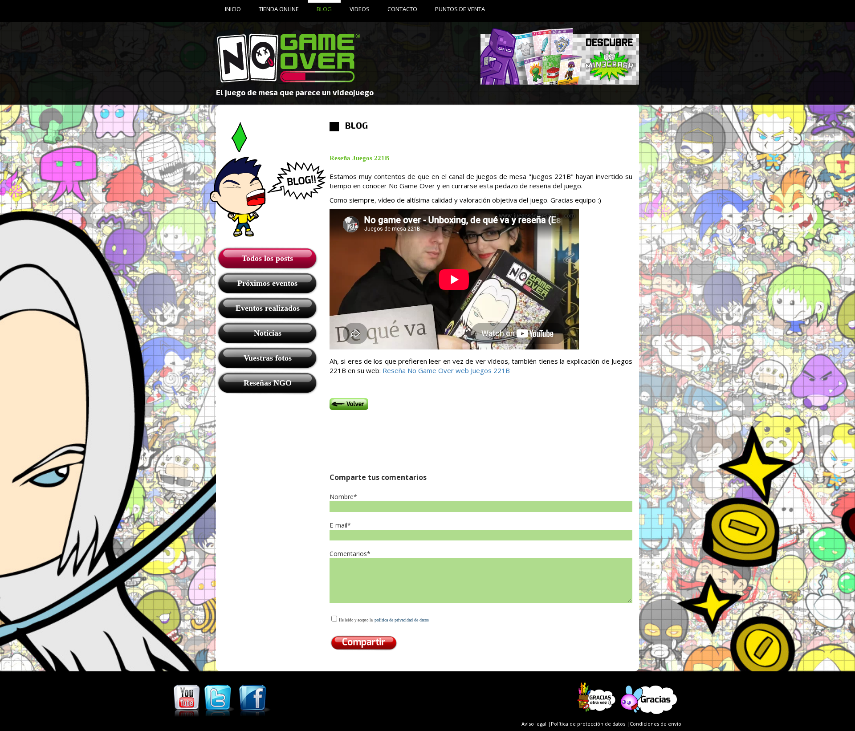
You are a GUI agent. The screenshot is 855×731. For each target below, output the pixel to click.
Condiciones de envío (655, 723)
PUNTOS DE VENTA (460, 9)
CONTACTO (402, 9)
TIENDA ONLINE (279, 9)
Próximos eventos (267, 283)
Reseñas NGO (268, 382)
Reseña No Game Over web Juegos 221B (446, 370)
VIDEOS (360, 9)
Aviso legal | (536, 723)
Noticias (267, 333)
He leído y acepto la (356, 620)
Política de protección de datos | (590, 723)
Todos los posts (267, 258)
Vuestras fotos (268, 357)
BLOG (324, 9)
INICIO (233, 9)
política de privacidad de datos (402, 619)
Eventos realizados (268, 308)
